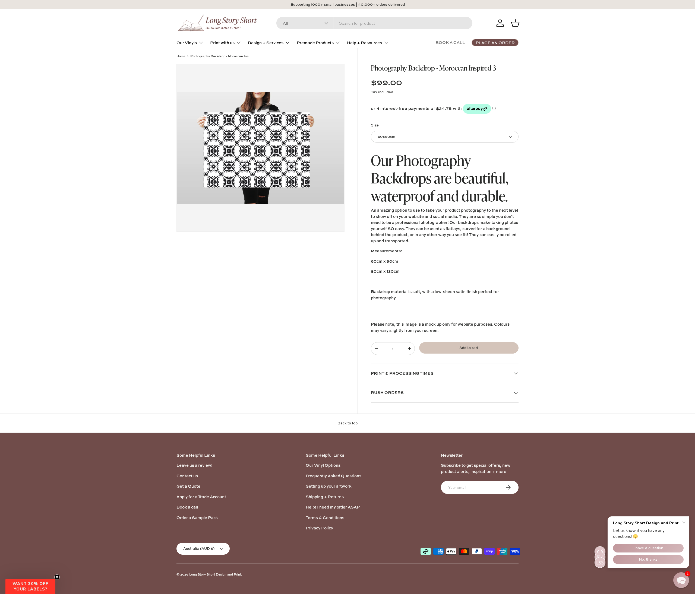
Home (180, 56)
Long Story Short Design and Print (215, 574)
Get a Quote (188, 486)
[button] (30, 586)
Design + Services (265, 43)
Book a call (187, 507)
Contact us (187, 476)
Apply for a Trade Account (201, 497)
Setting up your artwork (329, 486)
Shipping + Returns (325, 497)
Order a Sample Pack (197, 517)
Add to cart (468, 347)
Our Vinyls (186, 43)
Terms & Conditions (325, 517)
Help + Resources (364, 43)
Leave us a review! (194, 465)
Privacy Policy (319, 528)
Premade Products (315, 43)
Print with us (222, 43)
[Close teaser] (57, 577)
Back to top (347, 423)
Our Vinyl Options (323, 465)
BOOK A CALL (450, 42)
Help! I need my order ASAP (333, 507)
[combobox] (374, 23)
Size (375, 125)
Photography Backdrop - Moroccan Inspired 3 (220, 56)
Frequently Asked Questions (333, 476)
